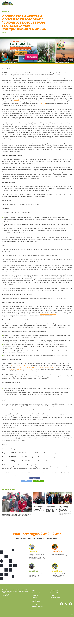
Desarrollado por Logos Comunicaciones (72, 614)
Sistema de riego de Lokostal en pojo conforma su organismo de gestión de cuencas (38, 509)
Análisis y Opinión (36, 604)
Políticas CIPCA (54, 592)
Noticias (52, 595)
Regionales (35, 595)
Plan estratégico (54, 590)
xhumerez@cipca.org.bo (48, 314)
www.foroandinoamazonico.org (15, 369)
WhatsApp (38, 480)
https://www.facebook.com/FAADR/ (19, 365)
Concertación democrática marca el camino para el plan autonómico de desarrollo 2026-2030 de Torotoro (17, 515)
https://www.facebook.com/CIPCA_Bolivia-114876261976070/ (36, 367)
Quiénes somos (36, 592)
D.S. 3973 (43, 104)
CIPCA (8, 3)
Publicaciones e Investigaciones (36, 600)
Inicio (33, 590)
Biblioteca (34, 597)
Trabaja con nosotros (37, 606)
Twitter (26, 480)
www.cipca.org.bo (31, 369)
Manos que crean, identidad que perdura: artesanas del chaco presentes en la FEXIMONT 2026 (52, 509)
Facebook (35, 478)
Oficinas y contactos (55, 597)
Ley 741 (16, 100)
